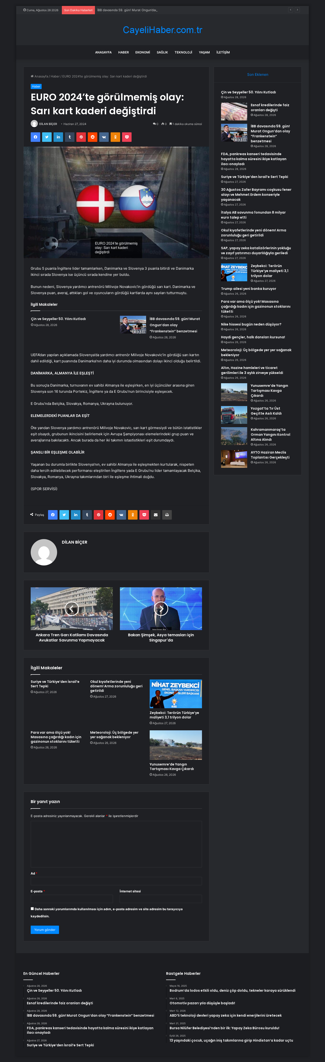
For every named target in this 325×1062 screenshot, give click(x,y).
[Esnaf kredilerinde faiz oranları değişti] (234, 111)
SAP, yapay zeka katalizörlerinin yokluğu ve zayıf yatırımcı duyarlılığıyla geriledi (256, 250)
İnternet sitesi (130, 891)
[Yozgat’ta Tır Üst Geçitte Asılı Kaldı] (234, 415)
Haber (123, 52)
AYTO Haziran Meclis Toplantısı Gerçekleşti (270, 455)
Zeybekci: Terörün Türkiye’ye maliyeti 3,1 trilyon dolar (174, 715)
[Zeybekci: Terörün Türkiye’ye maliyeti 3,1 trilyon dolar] (176, 693)
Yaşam (204, 52)
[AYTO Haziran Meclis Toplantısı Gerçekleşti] (234, 459)
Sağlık (162, 52)
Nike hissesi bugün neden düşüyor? (251, 324)
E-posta (38, 891)
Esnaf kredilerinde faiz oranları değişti (270, 107)
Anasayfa (103, 52)
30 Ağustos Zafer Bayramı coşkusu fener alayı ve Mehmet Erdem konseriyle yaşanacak (256, 194)
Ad (34, 873)
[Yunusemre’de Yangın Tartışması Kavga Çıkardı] (176, 745)
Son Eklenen (257, 74)
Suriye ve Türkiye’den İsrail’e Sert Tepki (55, 684)
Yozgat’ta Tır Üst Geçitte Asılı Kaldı (266, 411)
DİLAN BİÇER (48, 124)
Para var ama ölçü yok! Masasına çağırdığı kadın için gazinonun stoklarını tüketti (56, 737)
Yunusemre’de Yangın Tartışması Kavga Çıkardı (172, 766)
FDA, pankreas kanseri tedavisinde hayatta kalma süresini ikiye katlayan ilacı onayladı (253, 159)
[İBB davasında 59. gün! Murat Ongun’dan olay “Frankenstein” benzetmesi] (133, 325)
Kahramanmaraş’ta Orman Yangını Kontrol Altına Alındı (270, 434)
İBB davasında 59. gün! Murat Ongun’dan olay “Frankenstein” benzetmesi (151, 10)
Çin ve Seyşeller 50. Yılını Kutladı (58, 318)
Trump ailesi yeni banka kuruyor (248, 288)
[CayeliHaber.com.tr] (162, 30)
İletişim (223, 52)
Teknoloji (183, 52)
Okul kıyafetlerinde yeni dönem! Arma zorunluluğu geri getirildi (116, 686)
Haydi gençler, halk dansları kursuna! (253, 337)
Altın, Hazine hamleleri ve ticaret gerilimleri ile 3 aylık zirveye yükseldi (252, 370)
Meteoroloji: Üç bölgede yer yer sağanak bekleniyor (114, 734)
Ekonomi (142, 52)
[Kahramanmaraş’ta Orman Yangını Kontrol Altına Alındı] (234, 436)
